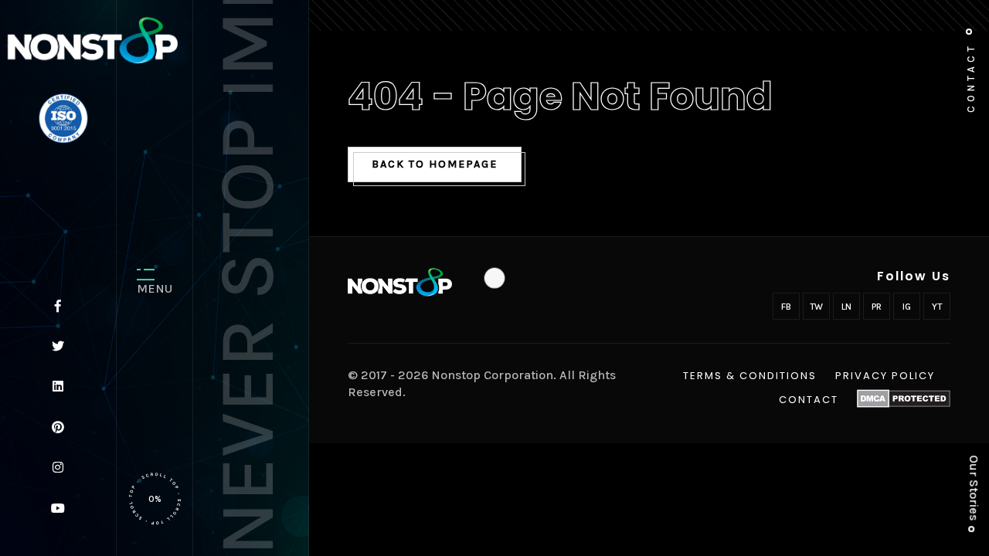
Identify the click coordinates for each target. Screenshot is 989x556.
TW (816, 306)
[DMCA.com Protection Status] (903, 398)
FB (786, 306)
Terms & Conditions (750, 376)
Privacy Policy (885, 376)
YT (937, 306)
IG (906, 306)
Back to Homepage (435, 164)
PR (877, 306)
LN (846, 306)
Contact (808, 400)
